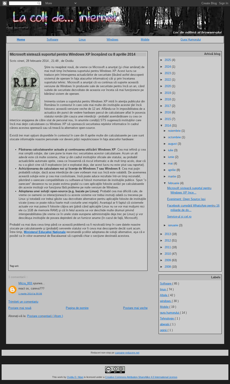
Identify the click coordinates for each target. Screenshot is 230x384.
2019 (168, 93)
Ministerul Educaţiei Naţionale (45, 232)
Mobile (145, 39)
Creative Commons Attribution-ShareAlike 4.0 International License (141, 377)
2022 (168, 79)
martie (172, 176)
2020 (168, 86)
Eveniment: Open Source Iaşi (186, 199)
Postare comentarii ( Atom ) (45, 316)
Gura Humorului (191, 39)
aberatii (165, 324)
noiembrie (174, 130)
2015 (168, 119)
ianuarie (173, 225)
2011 (168, 247)
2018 (168, 99)
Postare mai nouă (19, 308)
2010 (168, 253)
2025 (168, 60)
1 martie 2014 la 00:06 (30, 293)
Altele (164, 295)
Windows (112, 39)
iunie (171, 157)
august (173, 143)
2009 (168, 260)
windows (166, 301)
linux (163, 289)
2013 (168, 234)
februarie (174, 183)
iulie (171, 150)
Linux (82, 39)
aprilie (172, 170)
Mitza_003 (25, 283)
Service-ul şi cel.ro (179, 216)
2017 (168, 106)
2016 (168, 112)
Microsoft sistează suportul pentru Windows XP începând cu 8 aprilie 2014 (72, 54)
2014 (168, 125)
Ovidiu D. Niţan (75, 377)
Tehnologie (167, 318)
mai (171, 163)
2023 (168, 73)
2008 (168, 266)
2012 (168, 240)
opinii (164, 330)
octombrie (175, 137)
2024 (168, 66)
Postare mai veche (135, 308)
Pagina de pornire (77, 308)
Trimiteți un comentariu (23, 301)
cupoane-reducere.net (127, 352)
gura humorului (170, 312)
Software (52, 39)
